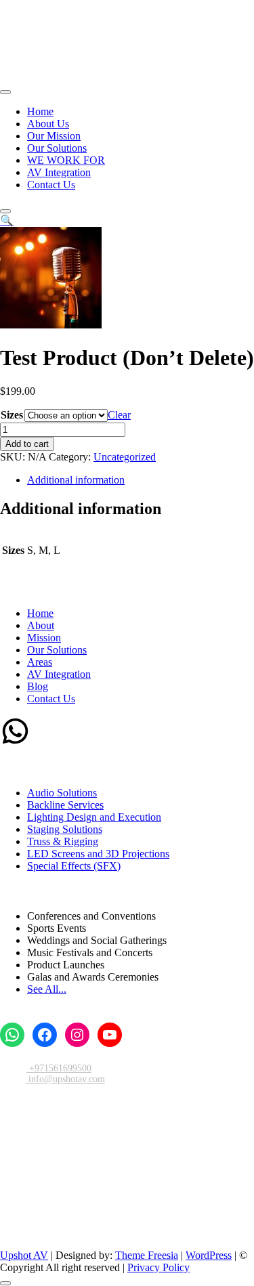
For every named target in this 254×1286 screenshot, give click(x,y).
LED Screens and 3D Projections (98, 853)
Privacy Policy (158, 1267)
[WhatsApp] (15, 742)
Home (40, 111)
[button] (7, 220)
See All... (46, 989)
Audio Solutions (62, 792)
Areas (39, 662)
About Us (48, 123)
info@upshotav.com (65, 1079)
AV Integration (59, 172)
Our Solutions (57, 148)
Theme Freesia (146, 1255)
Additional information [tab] (76, 480)
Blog (37, 686)
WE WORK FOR (66, 160)
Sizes (12, 415)
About (40, 625)
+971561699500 (58, 1068)
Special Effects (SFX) (74, 866)
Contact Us (51, 184)
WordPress (209, 1255)
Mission (44, 637)
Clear (119, 415)
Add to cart (27, 444)
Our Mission (54, 136)
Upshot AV (24, 1255)
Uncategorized (124, 457)
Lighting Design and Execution (94, 817)
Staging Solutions (64, 829)
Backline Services (65, 805)
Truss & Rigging (62, 841)
